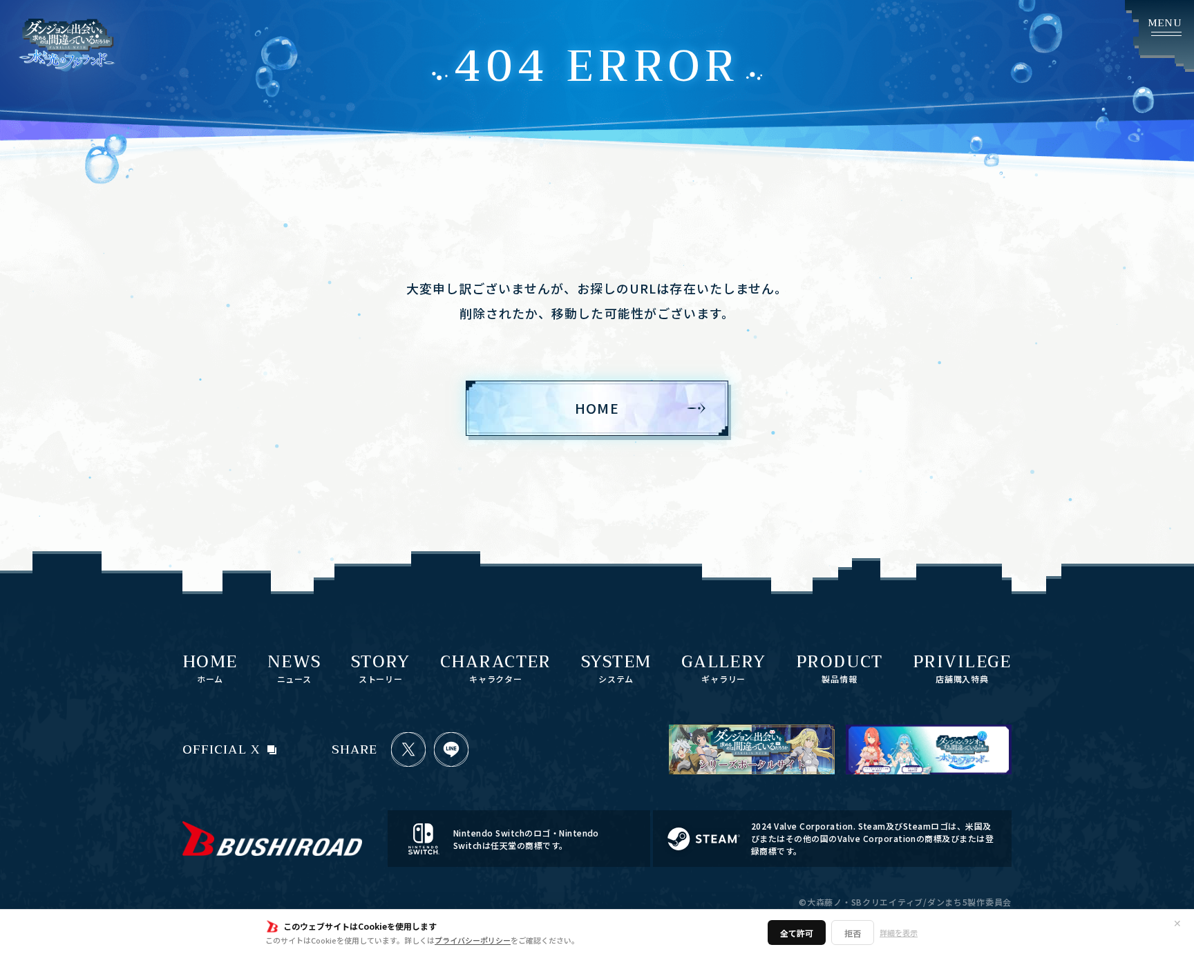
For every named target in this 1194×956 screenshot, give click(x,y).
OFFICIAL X (221, 749)
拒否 (852, 933)
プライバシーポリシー (473, 940)
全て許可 (796, 933)
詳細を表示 (899, 932)
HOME (597, 408)
